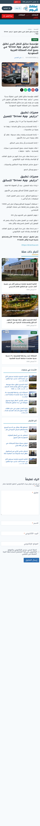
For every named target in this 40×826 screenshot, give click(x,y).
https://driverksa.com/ (29, 244)
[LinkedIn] (29, 90)
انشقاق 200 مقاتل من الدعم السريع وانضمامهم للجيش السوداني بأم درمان (16, 429)
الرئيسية (36, 29)
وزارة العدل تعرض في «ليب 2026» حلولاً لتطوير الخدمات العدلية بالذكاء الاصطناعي (16, 410)
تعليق (35, 492)
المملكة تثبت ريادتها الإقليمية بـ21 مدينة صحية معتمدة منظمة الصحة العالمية (21, 357)
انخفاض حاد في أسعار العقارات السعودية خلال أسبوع (18, 436)
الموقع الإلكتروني (31, 544)
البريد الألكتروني (31, 533)
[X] (21, 90)
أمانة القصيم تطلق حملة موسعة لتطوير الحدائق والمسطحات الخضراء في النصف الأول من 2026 (22, 322)
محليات (30, 29)
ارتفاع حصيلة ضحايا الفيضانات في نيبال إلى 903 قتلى (17, 444)
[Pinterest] (33, 90)
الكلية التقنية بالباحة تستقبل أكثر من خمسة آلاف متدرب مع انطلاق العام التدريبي (20, 285)
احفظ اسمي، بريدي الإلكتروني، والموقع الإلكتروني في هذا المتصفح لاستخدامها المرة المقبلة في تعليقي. (20, 552)
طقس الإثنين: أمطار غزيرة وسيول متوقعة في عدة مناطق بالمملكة (16, 401)
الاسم (35, 523)
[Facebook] (36, 90)
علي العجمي (18, 58)
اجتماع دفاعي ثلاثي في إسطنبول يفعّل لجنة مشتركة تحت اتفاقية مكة (16, 452)
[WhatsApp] (25, 90)
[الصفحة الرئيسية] (30, 8)
